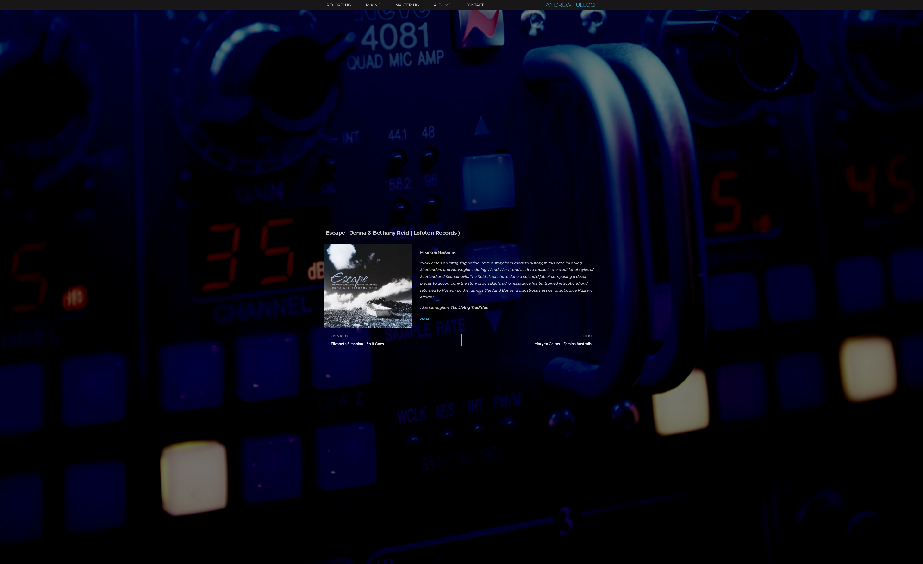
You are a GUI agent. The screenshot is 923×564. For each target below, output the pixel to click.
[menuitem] (338, 5)
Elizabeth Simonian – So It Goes (357, 343)
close (424, 319)
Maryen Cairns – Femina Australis (563, 343)
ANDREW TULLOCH (572, 4)
